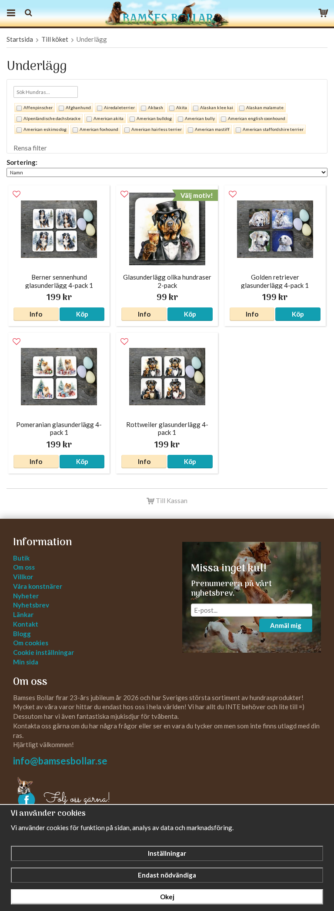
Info (36, 314)
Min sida (25, 662)
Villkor (23, 577)
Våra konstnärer (37, 586)
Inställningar (167, 853)
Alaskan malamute (265, 107)
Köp (82, 314)
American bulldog (154, 118)
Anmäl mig (285, 625)
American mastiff (212, 129)
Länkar (23, 614)
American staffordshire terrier (273, 129)
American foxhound (99, 129)
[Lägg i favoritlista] (16, 194)
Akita (181, 107)
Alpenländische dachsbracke (51, 118)
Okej (167, 897)
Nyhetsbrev (31, 605)
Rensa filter (30, 148)
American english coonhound (256, 118)
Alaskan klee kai (216, 107)
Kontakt (25, 624)
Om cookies (30, 643)
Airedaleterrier (119, 107)
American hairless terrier (156, 129)
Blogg (22, 633)
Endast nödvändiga (167, 875)
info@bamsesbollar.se (60, 761)
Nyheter (26, 596)
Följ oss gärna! (77, 799)
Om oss (24, 567)
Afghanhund (78, 107)
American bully (200, 118)
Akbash (155, 107)
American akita (109, 118)
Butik (21, 558)
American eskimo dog (45, 129)
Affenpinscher (38, 107)
